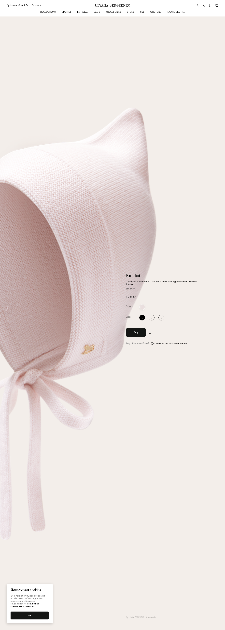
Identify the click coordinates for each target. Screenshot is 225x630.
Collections (48, 12)
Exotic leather (176, 12)
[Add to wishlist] (150, 332)
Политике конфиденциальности (25, 605)
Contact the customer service (171, 343)
